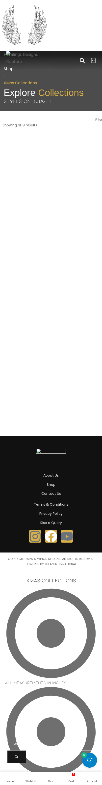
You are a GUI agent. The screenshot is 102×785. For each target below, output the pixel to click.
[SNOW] (26, 314)
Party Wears (16, 232)
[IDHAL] (26, 208)
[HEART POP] (75, 157)
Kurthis (40, 176)
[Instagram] (35, 536)
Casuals (12, 176)
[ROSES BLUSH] (75, 263)
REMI (11, 274)
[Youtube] (67, 536)
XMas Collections (20, 182)
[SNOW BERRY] (75, 314)
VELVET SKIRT (21, 380)
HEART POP (67, 168)
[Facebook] (51, 536)
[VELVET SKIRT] (26, 369)
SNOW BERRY (69, 324)
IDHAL (12, 219)
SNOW (12, 324)
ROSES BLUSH (69, 274)
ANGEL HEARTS (23, 168)
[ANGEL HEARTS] (26, 157)
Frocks (26, 176)
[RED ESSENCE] (75, 208)
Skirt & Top (86, 227)
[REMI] (26, 263)
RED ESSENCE (69, 219)
